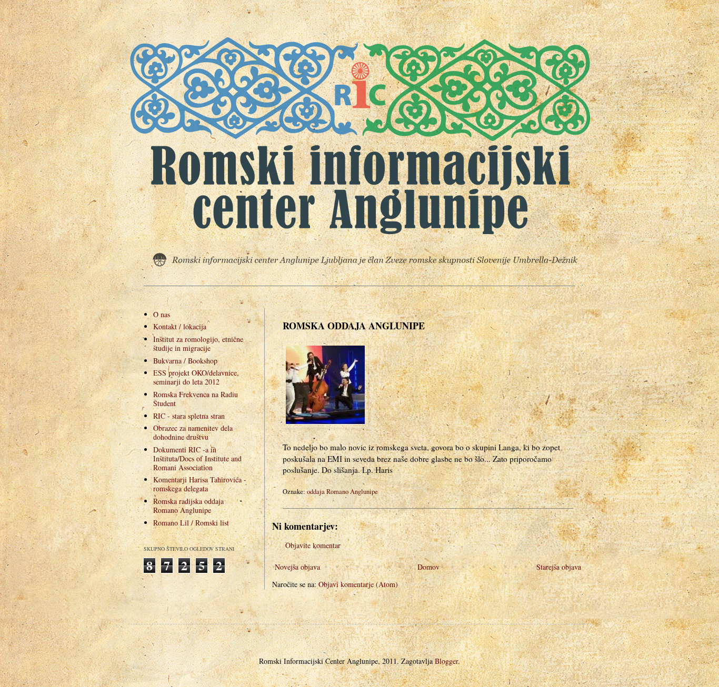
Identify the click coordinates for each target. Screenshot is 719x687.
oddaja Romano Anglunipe (342, 491)
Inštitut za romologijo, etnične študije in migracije (198, 343)
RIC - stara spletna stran (189, 416)
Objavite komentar (313, 545)
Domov (428, 567)
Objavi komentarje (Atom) (358, 584)
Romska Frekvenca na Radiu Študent (195, 398)
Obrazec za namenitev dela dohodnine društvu (193, 432)
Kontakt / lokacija (179, 326)
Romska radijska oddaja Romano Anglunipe (188, 505)
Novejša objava (297, 567)
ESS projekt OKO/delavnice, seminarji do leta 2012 (196, 377)
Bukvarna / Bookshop (185, 361)
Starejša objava (558, 567)
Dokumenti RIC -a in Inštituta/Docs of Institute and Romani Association (197, 458)
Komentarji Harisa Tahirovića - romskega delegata (199, 483)
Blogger (446, 661)
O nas (161, 314)
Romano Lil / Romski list (191, 523)
